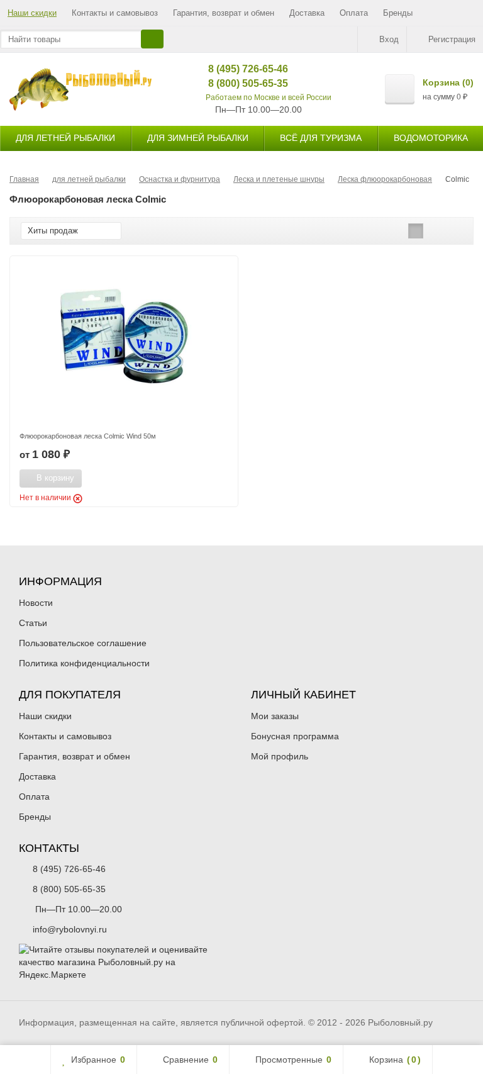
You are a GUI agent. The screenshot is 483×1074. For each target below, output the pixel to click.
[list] (435, 230)
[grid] (415, 230)
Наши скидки (32, 13)
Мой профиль (279, 756)
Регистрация (451, 39)
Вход (389, 39)
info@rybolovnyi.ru (70, 929)
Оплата (354, 13)
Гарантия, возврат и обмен (223, 13)
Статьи (33, 623)
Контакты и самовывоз (115, 13)
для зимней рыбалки (197, 138)
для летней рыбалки (65, 138)
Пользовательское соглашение (83, 643)
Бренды (398, 13)
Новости (36, 603)
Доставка (307, 13)
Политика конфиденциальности (84, 663)
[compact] (454, 230)
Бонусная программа (295, 736)
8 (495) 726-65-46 (238, 69)
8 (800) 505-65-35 (238, 83)
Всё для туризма (321, 138)
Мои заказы (275, 716)
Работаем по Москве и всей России (268, 97)
